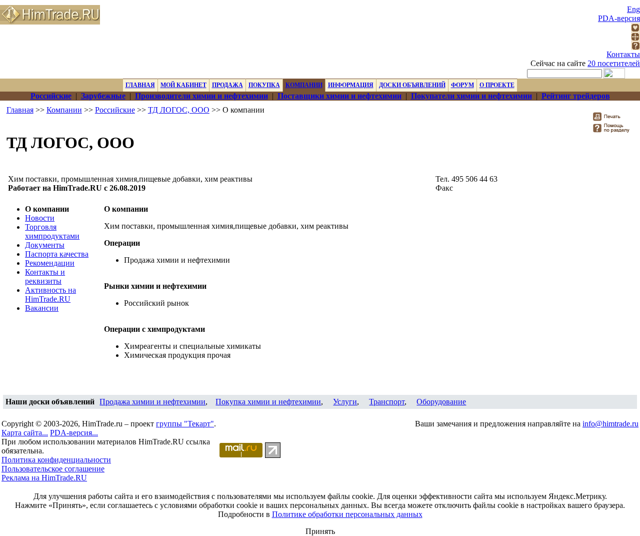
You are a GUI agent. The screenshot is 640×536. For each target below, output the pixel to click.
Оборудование (441, 401)
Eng (633, 9)
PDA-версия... (74, 432)
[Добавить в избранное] (635, 29)
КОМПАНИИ (304, 85)
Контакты (623, 54)
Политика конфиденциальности (56, 459)
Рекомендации (49, 263)
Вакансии (41, 308)
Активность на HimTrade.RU (50, 294)
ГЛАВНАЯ (140, 85)
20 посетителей (614, 63)
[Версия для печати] (613, 119)
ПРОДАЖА (227, 85)
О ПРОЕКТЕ (497, 85)
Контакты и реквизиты (45, 276)
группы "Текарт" (185, 423)
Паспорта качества (56, 254)
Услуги (345, 401)
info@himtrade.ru (610, 423)
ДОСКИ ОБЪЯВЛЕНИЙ (412, 85)
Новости (39, 218)
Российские (115, 110)
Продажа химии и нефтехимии (153, 401)
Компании (64, 110)
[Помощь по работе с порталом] (635, 47)
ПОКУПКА (264, 85)
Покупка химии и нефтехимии (268, 401)
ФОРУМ (462, 85)
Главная (20, 110)
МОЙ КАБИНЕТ (183, 85)
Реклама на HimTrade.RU (44, 477)
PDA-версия (619, 18)
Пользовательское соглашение (53, 468)
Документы (44, 245)
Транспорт (386, 401)
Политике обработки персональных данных (347, 514)
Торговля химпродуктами (52, 231)
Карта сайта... (25, 432)
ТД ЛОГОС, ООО (179, 110)
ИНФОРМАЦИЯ (351, 85)
